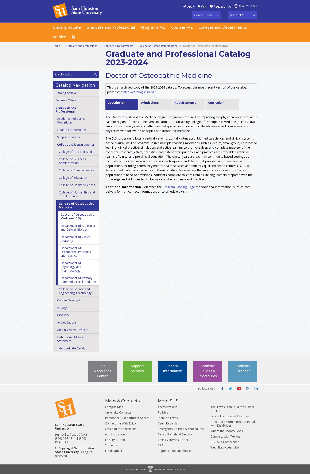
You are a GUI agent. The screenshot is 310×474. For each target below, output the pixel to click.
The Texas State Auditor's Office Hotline (232, 409)
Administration (115, 434)
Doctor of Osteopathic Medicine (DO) (77, 216)
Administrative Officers (72, 330)
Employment (113, 451)
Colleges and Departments (222, 27)
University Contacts (118, 412)
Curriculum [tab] (216, 103)
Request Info (222, 6)
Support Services (68, 137)
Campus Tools (203, 15)
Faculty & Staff (115, 440)
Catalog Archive (66, 93)
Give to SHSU (248, 6)
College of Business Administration (72, 161)
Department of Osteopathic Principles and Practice (76, 252)
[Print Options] (76, 37)
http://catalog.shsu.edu (139, 92)
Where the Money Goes (226, 431)
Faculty (62, 308)
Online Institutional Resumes (229, 416)
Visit (203, 6)
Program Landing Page (179, 187)
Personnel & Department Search (127, 418)
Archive (59, 36)
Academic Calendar (243, 368)
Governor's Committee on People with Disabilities (233, 423)
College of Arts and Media (76, 152)
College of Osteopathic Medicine (158, 46)
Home (56, 46)
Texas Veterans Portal (173, 440)
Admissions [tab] (150, 103)
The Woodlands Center (102, 371)
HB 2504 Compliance (224, 442)
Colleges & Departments (118, 46)
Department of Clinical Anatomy (76, 239)
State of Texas (168, 418)
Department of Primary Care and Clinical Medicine (78, 280)
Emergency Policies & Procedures (181, 429)
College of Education (73, 178)
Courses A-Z (182, 27)
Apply (191, 6)
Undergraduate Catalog (71, 348)
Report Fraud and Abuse (174, 451)
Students (111, 445)
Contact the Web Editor (121, 423)
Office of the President (120, 429)
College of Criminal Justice (76, 170)
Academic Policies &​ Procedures (71, 120)
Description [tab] (116, 103)
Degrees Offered (66, 100)
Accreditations (67, 322)
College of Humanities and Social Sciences (77, 194)
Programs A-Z (153, 27)
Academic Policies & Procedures (208, 371)
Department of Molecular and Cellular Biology (78, 227)
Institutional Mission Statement (71, 339)
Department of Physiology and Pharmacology (71, 267)
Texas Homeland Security (175, 434)
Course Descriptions (71, 300)
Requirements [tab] (185, 103)
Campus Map (114, 407)
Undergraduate (67, 27)
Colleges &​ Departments (76, 144)
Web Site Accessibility (225, 447)
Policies (163, 412)
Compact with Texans (225, 436)
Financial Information (71, 130)
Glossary (63, 315)
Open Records (167, 423)
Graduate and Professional (110, 27)
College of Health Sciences (77, 185)
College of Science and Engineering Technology (75, 291)
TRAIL (162, 445)
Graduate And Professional (82, 46)
